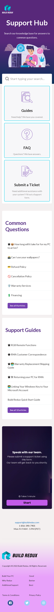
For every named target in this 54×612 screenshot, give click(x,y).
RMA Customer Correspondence (29, 354)
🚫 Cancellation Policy (20, 276)
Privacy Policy (35, 595)
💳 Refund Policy (17, 266)
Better (32, 580)
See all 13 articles (18, 410)
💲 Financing (15, 295)
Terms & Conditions (10, 595)
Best (31, 585)
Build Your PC (8, 576)
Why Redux (7, 580)
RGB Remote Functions (23, 345)
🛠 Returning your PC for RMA (27, 377)
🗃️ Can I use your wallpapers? (24, 257)
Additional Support (10, 585)
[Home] (20, 555)
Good (31, 576)
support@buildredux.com (27, 522)
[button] (49, 6)
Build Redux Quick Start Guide (24, 399)
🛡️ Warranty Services (19, 285)
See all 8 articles (17, 305)
